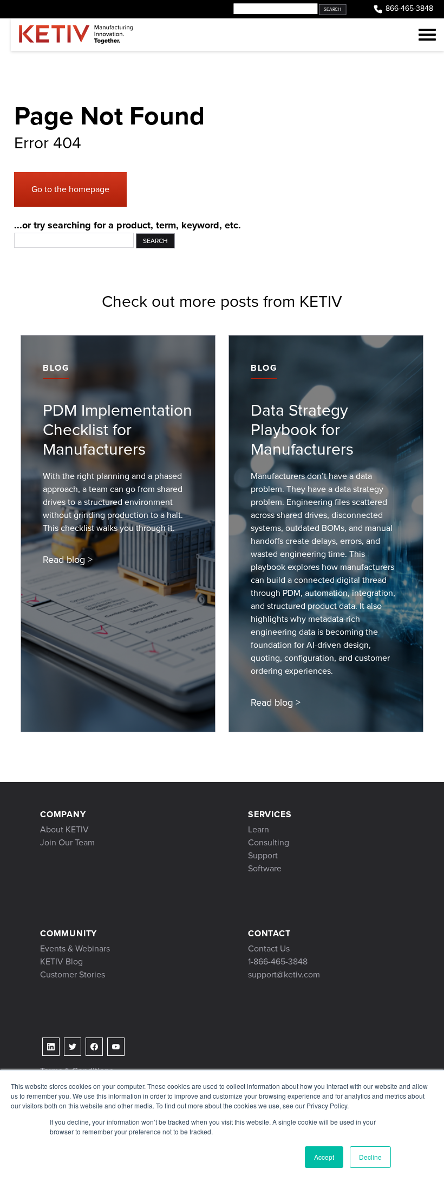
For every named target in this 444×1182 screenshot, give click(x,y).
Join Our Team (67, 842)
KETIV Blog (61, 961)
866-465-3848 (409, 8)
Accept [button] (324, 1156)
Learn (258, 829)
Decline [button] (370, 1156)
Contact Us (269, 948)
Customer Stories (72, 974)
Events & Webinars (75, 948)
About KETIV (64, 829)
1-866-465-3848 (278, 961)
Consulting (268, 842)
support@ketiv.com (284, 974)
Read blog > (68, 560)
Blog (56, 368)
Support (263, 855)
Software (265, 868)
